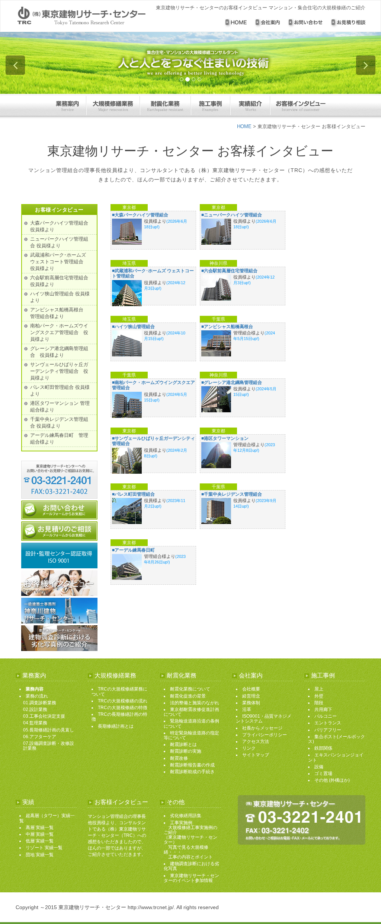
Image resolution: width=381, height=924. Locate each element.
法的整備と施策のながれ (194, 702)
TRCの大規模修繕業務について (119, 691)
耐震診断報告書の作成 (192, 765)
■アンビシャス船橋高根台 (227, 326)
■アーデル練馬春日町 (133, 550)
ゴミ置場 (323, 773)
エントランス (327, 722)
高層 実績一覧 (40, 827)
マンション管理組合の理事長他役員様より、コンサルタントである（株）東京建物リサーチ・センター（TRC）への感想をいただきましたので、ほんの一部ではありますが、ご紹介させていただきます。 (117, 835)
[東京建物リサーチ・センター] (86, 16)
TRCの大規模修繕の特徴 (122, 707)
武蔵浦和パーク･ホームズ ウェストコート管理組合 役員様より (59, 261)
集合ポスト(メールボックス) (336, 739)
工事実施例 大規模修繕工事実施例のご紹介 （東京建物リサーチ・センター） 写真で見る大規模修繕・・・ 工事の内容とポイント (190, 840)
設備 (318, 766)
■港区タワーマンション (225, 438)
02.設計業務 (35, 709)
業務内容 (35, 689)
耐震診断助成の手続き (192, 771)
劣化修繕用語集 (185, 815)
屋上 (318, 689)
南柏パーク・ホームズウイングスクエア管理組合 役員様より (59, 332)
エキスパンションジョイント (336, 757)
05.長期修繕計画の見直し (48, 730)
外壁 (318, 696)
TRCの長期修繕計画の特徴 (119, 717)
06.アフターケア (39, 736)
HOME (244, 126)
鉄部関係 (323, 748)
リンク (249, 748)
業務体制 (251, 702)
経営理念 (251, 696)
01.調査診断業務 (39, 702)
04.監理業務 (35, 722)
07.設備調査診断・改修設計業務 (48, 746)
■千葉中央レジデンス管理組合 (231, 494)
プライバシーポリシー (264, 734)
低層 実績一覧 (40, 841)
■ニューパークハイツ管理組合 (231, 214)
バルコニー (325, 716)
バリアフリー (327, 730)
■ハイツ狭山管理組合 (133, 326)
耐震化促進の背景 (188, 696)
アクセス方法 (255, 741)
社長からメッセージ (262, 728)
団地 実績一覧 (40, 854)
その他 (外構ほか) (332, 780)
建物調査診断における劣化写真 (191, 866)
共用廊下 (323, 709)
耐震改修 (179, 758)
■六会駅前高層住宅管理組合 (229, 270)
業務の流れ (37, 696)
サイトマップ (255, 755)
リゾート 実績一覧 (44, 847)
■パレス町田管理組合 (133, 494)
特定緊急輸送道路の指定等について (191, 735)
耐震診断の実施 (185, 751)
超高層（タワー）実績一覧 (47, 818)
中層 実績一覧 (40, 834)
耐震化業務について (190, 689)
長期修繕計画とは (116, 726)
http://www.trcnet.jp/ (151, 907)
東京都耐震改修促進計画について (191, 712)
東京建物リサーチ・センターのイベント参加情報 (191, 878)
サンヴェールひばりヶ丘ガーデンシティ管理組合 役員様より (59, 371)
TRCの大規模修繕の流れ (122, 701)
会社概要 (251, 689)
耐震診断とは (183, 744)
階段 (318, 702)
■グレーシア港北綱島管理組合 (231, 382)
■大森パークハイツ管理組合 (140, 214)
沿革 (246, 709)
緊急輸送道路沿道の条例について (191, 723)
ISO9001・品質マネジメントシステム (263, 719)
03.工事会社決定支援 (44, 716)
